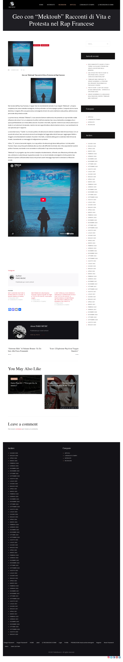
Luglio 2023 (91, 233)
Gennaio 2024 (92, 217)
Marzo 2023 (91, 243)
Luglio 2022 (91, 263)
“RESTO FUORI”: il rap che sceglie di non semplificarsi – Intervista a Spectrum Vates (99, 89)
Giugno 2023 (92, 235)
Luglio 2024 (91, 202)
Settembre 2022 (93, 258)
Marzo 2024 (91, 212)
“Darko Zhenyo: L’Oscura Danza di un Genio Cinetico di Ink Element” (61, 384)
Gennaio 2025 (92, 187)
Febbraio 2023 (92, 245)
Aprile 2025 (91, 179)
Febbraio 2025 (92, 184)
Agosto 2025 (92, 169)
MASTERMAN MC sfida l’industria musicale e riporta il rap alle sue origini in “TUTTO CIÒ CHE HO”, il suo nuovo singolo (41, 295)
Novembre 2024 (92, 192)
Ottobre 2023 (92, 225)
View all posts (35, 334)
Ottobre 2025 (92, 164)
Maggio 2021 (92, 299)
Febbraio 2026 (92, 153)
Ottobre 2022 (92, 256)
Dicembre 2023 (92, 220)
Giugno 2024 (92, 204)
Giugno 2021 (92, 296)
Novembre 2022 (92, 253)
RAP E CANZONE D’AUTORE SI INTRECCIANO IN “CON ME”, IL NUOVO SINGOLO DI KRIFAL (16, 294)
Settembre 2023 (93, 228)
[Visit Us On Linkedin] (119, 657)
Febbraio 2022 (92, 276)
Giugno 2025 (92, 174)
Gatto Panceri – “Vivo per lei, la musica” (24, 384)
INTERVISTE (91, 122)
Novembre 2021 (92, 284)
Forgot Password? (22, 642)
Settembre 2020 (93, 319)
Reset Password (109, 642)
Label (37, 642)
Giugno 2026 (92, 143)
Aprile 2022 (91, 271)
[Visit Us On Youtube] (116, 657)
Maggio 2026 (92, 146)
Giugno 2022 (92, 266)
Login (60, 642)
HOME (32, 642)
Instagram (11, 270)
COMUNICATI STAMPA (94, 119)
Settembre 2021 (93, 289)
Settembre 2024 (93, 197)
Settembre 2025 (93, 166)
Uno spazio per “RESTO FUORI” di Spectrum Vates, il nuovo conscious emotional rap (98, 75)
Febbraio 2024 (92, 215)
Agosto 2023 (92, 230)
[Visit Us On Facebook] (114, 657)
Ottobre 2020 (92, 317)
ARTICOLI (36, 45)
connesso (19, 429)
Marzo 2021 (91, 304)
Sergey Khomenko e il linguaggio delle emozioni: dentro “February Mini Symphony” (99, 96)
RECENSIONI (45, 45)
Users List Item (15, 646)
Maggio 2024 (92, 207)
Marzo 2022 (91, 273)
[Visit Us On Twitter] (111, 657)
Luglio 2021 (91, 294)
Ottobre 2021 (92, 286)
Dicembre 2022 (92, 251)
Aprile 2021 (91, 302)
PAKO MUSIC (21, 278)
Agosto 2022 (92, 261)
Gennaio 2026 (92, 156)
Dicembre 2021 (92, 281)
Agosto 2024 (92, 199)
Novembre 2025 (92, 161)
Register (98, 642)
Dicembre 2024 (92, 189)
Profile (66, 642)
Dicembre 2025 (92, 159)
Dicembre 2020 (92, 312)
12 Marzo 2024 (14, 70)
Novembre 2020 (92, 314)
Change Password (9, 642)
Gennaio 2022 (92, 279)
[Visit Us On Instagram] (108, 657)
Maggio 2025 (92, 176)
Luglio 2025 (91, 171)
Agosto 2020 (92, 322)
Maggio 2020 (92, 324)
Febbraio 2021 (92, 307)
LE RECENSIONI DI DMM (49, 642)
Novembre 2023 (92, 222)
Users (6, 646)
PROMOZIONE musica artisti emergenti (82, 642)
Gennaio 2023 (92, 248)
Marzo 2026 (91, 151)
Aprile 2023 (91, 240)
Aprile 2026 (91, 148)
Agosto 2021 (92, 291)
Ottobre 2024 (92, 194)
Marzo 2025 (91, 182)
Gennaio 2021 (92, 309)
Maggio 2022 (92, 268)
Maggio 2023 (92, 238)
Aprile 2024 (91, 210)
